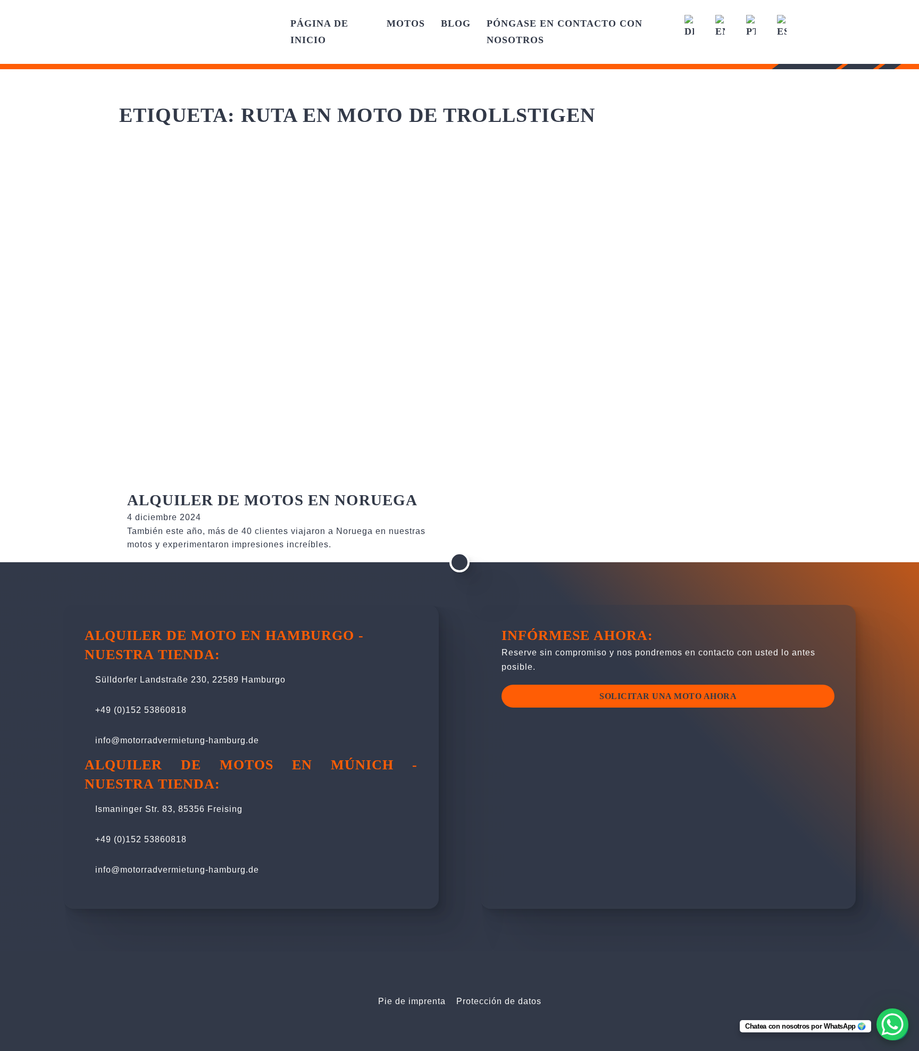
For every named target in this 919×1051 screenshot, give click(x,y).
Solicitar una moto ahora (668, 696)
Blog (456, 23)
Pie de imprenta (412, 1001)
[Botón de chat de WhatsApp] (892, 1024)
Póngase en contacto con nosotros (564, 31)
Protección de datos (498, 1001)
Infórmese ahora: (577, 635)
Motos (406, 23)
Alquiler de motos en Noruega (272, 499)
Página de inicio (319, 31)
